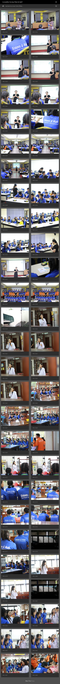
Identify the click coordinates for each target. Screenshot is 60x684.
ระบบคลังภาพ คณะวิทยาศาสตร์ (12, 2)
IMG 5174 (35, 502)
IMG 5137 (5, 56)
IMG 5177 (5, 551)
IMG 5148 (35, 180)
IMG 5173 (5, 502)
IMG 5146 (35, 155)
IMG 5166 (35, 403)
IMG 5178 (35, 551)
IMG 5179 (5, 576)
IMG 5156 (35, 279)
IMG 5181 (5, 601)
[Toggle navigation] (56, 2)
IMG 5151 (5, 230)
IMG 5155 (5, 279)
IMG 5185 (5, 650)
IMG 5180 (35, 576)
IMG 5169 (5, 452)
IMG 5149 (5, 205)
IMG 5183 (5, 625)
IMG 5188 (35, 675)
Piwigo (33, 681)
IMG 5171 (5, 477)
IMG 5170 (35, 452)
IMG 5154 (35, 254)
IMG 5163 (5, 378)
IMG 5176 (35, 527)
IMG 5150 (35, 205)
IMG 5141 (5, 106)
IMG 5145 (5, 155)
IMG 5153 (5, 254)
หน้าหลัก (3, 6)
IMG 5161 (5, 353)
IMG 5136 (35, 32)
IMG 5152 (35, 230)
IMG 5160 (35, 329)
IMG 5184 (35, 625)
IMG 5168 (35, 428)
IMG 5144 (35, 131)
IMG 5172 (35, 477)
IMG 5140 (35, 81)
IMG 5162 (35, 353)
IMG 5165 (5, 403)
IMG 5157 (5, 304)
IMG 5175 (5, 527)
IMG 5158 (35, 304)
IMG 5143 (5, 131)
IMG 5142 (35, 106)
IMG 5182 (35, 601)
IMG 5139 (5, 81)
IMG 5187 (5, 675)
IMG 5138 (35, 56)
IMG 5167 (5, 428)
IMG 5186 (35, 650)
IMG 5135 (5, 32)
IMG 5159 (5, 329)
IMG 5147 (5, 180)
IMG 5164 (35, 378)
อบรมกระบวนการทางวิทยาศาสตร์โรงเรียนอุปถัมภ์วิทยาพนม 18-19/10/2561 (15, 6)
